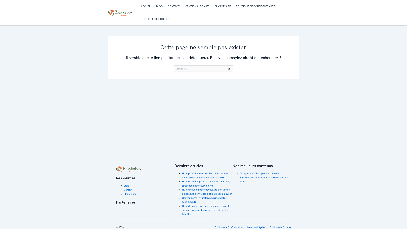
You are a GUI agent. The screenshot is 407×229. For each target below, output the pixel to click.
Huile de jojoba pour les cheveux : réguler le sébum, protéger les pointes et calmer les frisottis (206, 210)
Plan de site (222, 6)
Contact (174, 6)
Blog (159, 6)
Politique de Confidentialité (255, 6)
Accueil (146, 6)
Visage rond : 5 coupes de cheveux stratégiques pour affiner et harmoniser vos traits (264, 177)
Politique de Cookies (155, 19)
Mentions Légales (197, 6)
